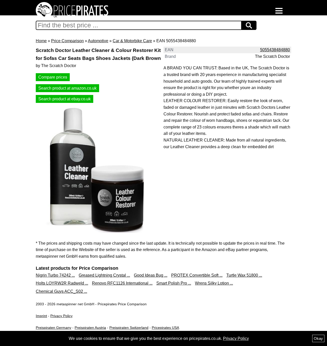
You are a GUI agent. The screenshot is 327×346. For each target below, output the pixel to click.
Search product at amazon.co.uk (67, 88)
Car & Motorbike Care (132, 41)
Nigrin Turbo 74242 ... (55, 275)
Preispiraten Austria (90, 328)
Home (41, 41)
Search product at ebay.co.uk (64, 99)
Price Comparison (67, 41)
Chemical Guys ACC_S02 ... (61, 291)
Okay (318, 338)
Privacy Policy (61, 316)
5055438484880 (275, 50)
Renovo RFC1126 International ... (122, 283)
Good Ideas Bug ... (150, 275)
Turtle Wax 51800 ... (244, 275)
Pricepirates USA (165, 328)
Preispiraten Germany (53, 328)
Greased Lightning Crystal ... (104, 275)
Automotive (98, 41)
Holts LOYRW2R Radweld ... (62, 283)
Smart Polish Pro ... (173, 283)
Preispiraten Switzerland (128, 328)
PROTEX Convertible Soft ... (197, 275)
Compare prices (52, 77)
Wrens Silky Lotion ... (214, 283)
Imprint (41, 316)
